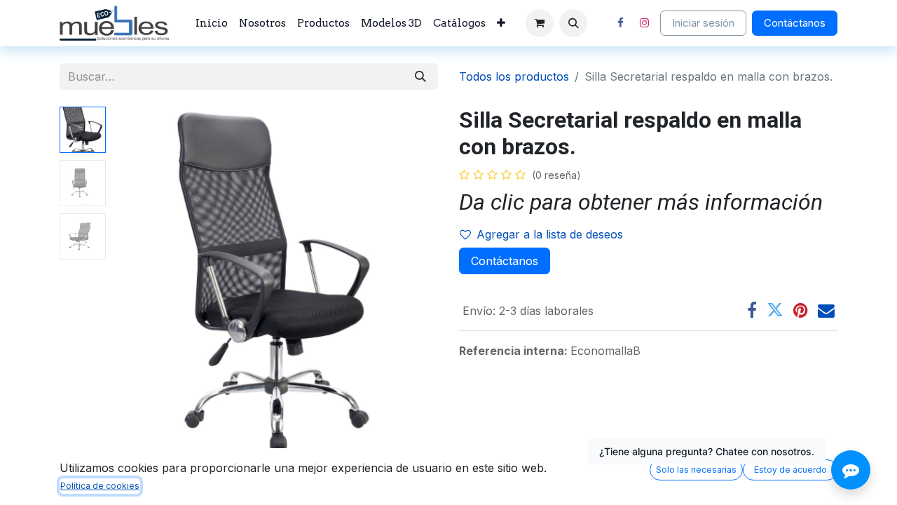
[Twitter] (775, 310)
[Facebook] (620, 23)
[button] (573, 23)
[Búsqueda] (420, 76)
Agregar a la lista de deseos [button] (550, 234)
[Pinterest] (800, 310)
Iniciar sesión (703, 22)
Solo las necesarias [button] (696, 469)
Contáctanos (795, 22)
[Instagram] (644, 23)
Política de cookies (99, 485)
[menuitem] (211, 23)
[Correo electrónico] (826, 310)
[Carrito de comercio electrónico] (540, 23)
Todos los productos (514, 76)
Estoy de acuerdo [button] (790, 469)
